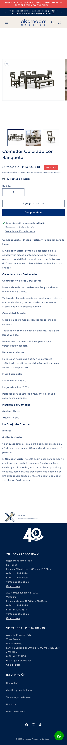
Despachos (12, 683)
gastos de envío (27, 172)
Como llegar (13, 586)
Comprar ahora (34, 212)
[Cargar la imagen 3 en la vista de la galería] (51, 138)
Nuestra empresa (15, 711)
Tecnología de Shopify (41, 739)
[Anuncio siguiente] (61, 12)
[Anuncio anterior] (5, 12)
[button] (6, 22)
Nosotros (11, 704)
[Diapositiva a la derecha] (63, 138)
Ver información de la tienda (20, 231)
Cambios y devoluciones (19, 690)
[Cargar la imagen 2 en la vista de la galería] (33, 138)
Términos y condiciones (18, 697)
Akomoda (27, 739)
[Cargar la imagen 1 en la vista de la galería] (16, 138)
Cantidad (6, 186)
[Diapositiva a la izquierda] (3, 138)
